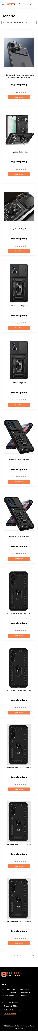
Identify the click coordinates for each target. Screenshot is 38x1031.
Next (33, 955)
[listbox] (19, 22)
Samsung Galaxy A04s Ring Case (19, 921)
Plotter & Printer (7, 995)
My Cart (32, 4)
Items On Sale (25, 992)
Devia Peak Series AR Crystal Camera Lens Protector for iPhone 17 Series (19, 76)
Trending (23, 995)
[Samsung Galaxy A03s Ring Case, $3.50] (19, 744)
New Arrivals (24, 989)
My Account (23, 4)
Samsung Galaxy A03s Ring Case (19, 767)
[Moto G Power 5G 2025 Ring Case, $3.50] (19, 667)
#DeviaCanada (10, 1014)
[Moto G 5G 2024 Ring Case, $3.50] (19, 437)
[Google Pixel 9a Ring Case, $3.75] (19, 206)
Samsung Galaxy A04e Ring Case (19, 844)
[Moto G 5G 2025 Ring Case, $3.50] (19, 514)
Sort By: (6, 22)
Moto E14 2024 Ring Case (19, 306)
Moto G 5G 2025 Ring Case (19, 537)
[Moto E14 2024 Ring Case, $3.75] (19, 283)
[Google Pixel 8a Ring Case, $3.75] (19, 129)
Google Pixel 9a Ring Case (19, 229)
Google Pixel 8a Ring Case (19, 152)
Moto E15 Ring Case (19, 383)
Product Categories (8, 992)
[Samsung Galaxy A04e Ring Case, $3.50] (19, 821)
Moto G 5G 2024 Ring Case (19, 460)
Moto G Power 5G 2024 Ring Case (19, 613)
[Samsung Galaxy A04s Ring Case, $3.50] (19, 898)
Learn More (19, 97)
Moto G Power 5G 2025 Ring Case (19, 690)
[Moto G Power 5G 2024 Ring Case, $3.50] (19, 591)
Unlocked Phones (8, 989)
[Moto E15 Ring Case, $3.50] (19, 360)
